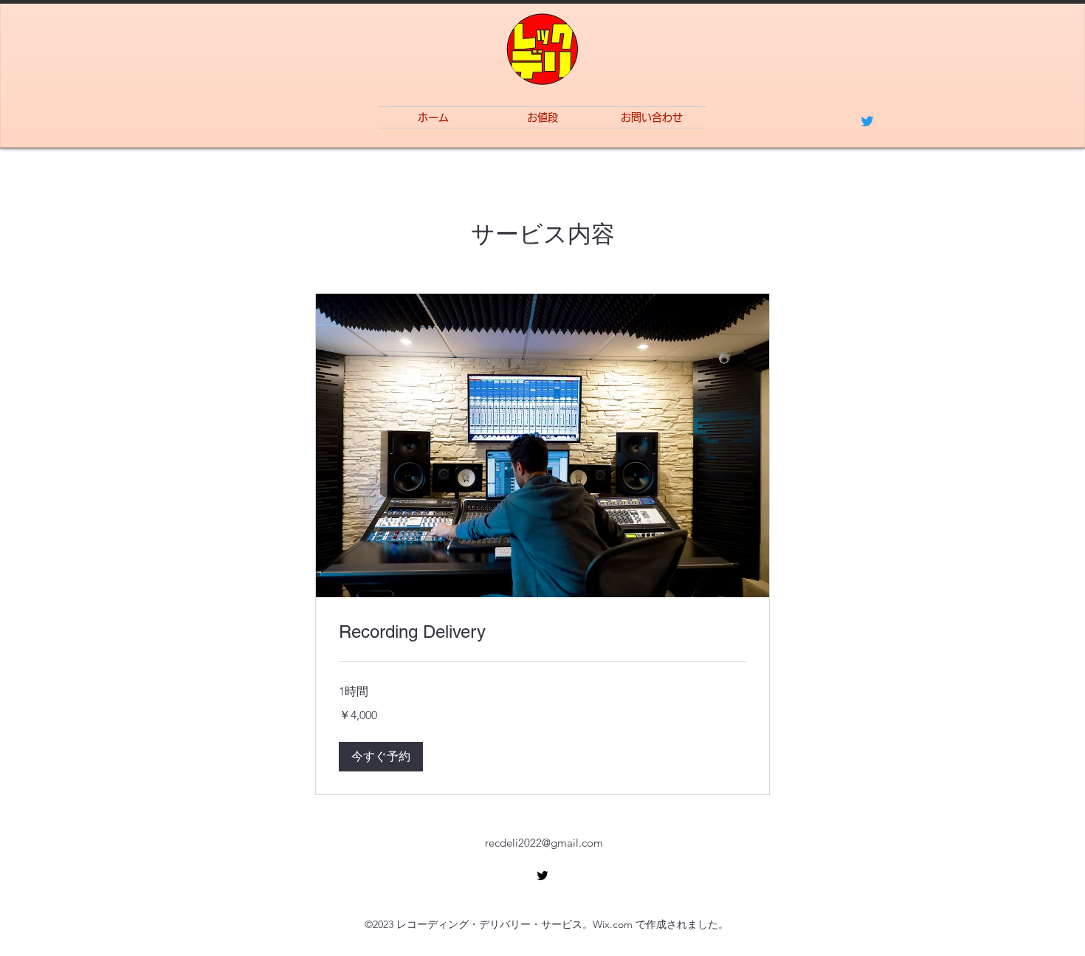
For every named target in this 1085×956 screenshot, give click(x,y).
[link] (542, 632)
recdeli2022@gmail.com (544, 843)
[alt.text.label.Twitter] (867, 121)
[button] (381, 756)
